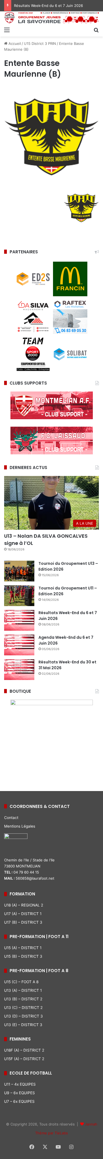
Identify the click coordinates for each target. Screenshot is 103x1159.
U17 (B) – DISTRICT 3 (23, 922)
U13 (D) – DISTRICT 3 (23, 1016)
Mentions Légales (19, 826)
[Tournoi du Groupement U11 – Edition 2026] (19, 595)
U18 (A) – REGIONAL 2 (23, 905)
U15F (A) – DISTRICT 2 (24, 1059)
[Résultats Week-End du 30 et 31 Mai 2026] (19, 669)
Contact (11, 817)
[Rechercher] (96, 29)
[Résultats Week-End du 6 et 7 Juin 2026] (19, 620)
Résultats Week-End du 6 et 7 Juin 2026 (48, 5)
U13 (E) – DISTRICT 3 (23, 1025)
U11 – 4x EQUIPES (20, 1084)
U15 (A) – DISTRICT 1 (22, 948)
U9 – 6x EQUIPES (19, 1093)
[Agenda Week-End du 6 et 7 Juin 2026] (19, 645)
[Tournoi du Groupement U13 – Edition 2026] (19, 571)
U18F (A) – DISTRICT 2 (24, 1050)
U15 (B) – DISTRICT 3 (23, 956)
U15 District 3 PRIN (40, 43)
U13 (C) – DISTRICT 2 (23, 1007)
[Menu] (7, 29)
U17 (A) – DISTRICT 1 (22, 913)
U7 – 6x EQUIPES (19, 1101)
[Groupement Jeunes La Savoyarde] (51, 17)
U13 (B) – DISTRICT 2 (23, 999)
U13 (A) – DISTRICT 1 (23, 990)
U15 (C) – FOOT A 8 (21, 982)
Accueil (14, 43)
